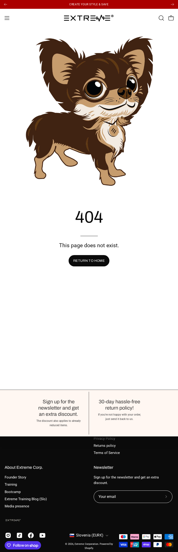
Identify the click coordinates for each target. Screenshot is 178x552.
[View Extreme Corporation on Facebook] (30, 535)
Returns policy (105, 446)
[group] (89, 4)
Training (11, 484)
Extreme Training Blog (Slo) (26, 499)
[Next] (172, 4)
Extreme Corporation (86, 544)
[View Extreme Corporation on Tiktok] (18, 535)
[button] (161, 18)
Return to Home (89, 260)
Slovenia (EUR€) (90, 535)
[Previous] (5, 4)
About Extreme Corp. (24, 467)
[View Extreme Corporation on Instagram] (7, 535)
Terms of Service (107, 453)
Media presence (17, 506)
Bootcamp (13, 492)
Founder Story (15, 477)
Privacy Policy (104, 438)
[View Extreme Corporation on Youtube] (41, 535)
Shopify (89, 548)
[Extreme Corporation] (89, 18)
